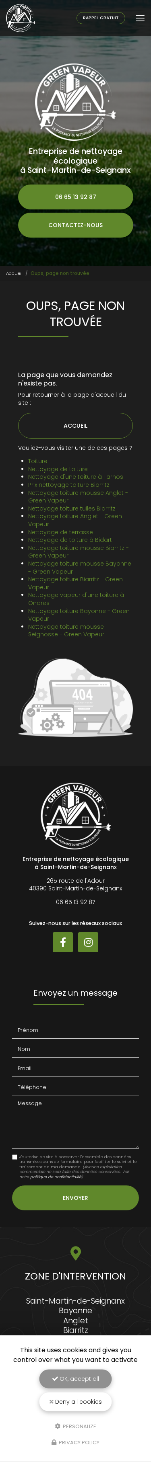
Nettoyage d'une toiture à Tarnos (75, 477)
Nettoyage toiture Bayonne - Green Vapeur (79, 615)
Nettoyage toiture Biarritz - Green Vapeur (75, 583)
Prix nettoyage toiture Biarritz (69, 485)
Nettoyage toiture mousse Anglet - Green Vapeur (78, 497)
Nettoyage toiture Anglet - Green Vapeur (75, 520)
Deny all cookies (78, 1402)
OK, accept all (78, 1379)
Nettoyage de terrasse (60, 532)
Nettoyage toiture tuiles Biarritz (72, 508)
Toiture (38, 461)
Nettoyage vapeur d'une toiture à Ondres (76, 599)
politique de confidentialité (55, 1176)
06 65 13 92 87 (75, 197)
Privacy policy (78, 1442)
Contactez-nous (75, 225)
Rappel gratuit (101, 18)
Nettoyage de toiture (58, 469)
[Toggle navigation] (140, 18)
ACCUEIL (75, 426)
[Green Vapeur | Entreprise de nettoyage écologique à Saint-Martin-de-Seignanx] (20, 18)
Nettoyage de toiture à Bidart (70, 540)
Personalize (79, 1426)
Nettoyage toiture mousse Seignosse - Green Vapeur (66, 631)
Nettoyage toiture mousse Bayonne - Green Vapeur (79, 568)
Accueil (14, 273)
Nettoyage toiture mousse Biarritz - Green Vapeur (78, 552)
